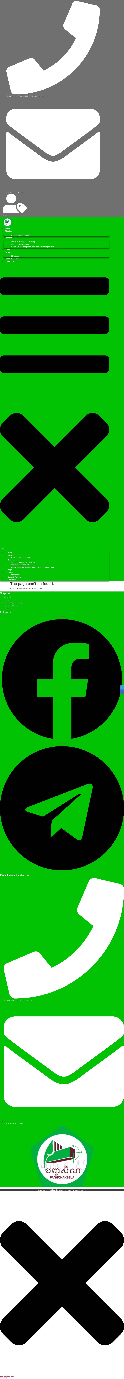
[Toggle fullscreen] (5, 1376)
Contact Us (9, 261)
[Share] (8, 1376)
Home (7, 228)
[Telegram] (122, 687)
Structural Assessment (20, 244)
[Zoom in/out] (1, 1376)
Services (8, 238)
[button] (54, 406)
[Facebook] (122, 692)
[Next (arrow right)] (5, 1378)
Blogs (7, 249)
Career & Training (12, 259)
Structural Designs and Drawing (23, 242)
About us (8, 231)
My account (15, 256)
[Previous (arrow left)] (1, 1378)
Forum (7, 252)
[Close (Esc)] (12, 1376)
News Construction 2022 (20, 235)
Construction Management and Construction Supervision (32, 247)
